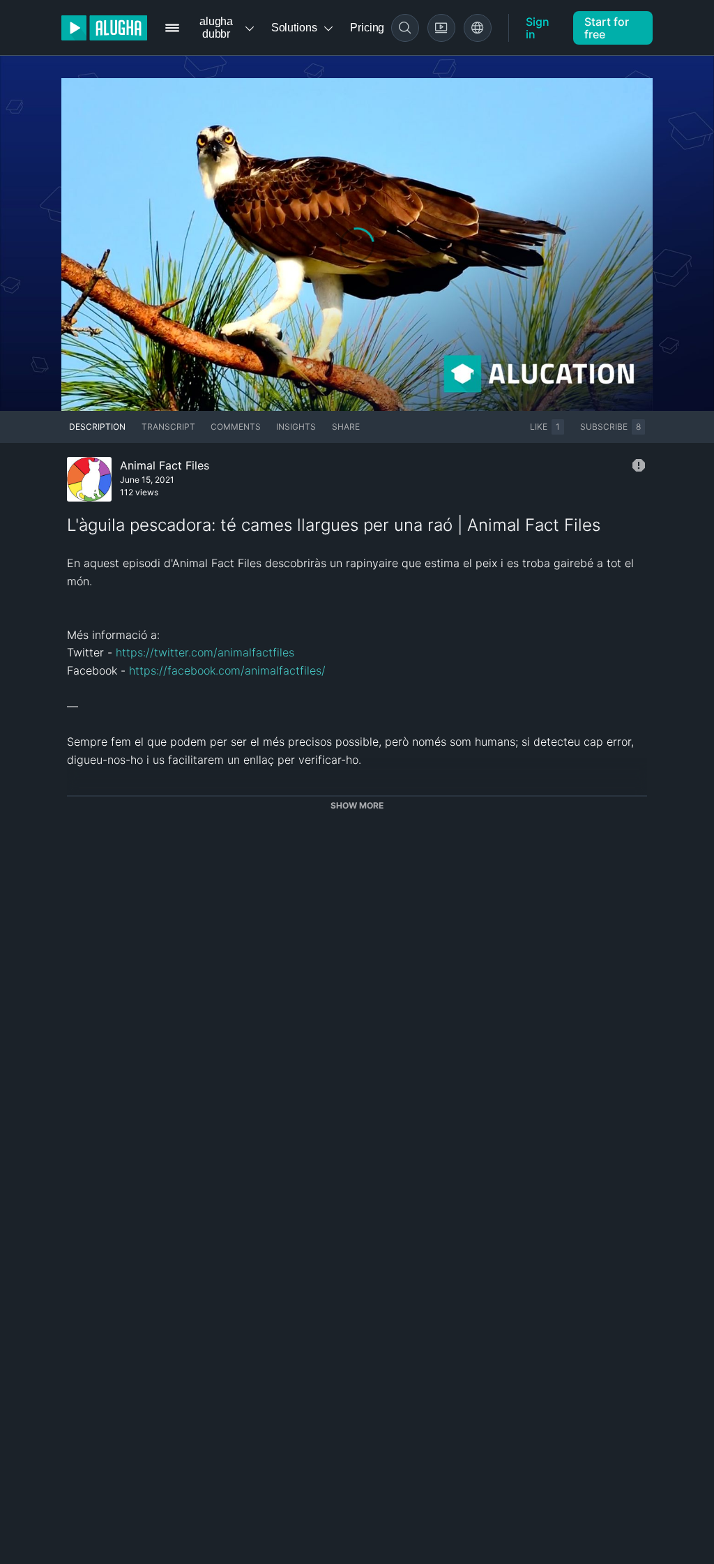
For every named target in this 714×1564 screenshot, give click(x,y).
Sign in (537, 28)
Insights (296, 426)
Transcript (168, 426)
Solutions (294, 27)
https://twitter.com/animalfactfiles (205, 652)
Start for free (606, 28)
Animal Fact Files (164, 465)
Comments (236, 426)
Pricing (367, 27)
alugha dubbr (216, 27)
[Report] (638, 465)
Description (97, 426)
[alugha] (104, 27)
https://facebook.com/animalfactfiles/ (227, 670)
